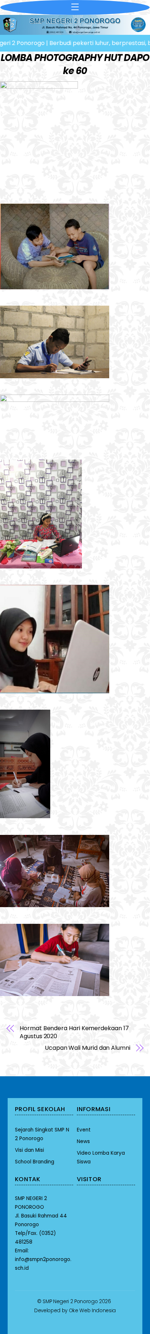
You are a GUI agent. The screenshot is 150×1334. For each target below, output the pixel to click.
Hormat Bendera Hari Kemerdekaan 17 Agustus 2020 (74, 1032)
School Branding (34, 1161)
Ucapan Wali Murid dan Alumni (87, 1048)
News (83, 1141)
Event (84, 1129)
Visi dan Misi (29, 1150)
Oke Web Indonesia (92, 1310)
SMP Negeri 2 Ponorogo (70, 1301)
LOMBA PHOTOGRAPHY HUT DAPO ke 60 (75, 64)
